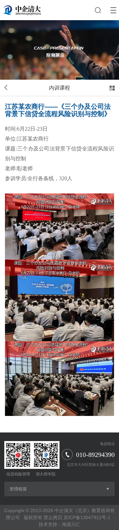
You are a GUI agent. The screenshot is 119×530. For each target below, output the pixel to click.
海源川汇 (71, 524)
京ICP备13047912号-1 (86, 517)
